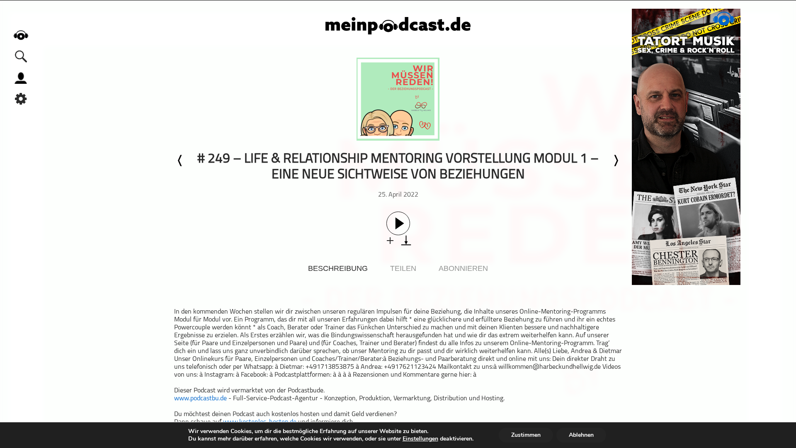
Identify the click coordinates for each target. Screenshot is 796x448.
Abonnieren (463, 268)
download (406, 240)
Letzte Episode (180, 160)
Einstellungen (420, 439)
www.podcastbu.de (200, 398)
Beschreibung (338, 268)
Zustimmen (526, 435)
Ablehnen (581, 435)
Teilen (403, 268)
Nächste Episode (615, 160)
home (20, 35)
